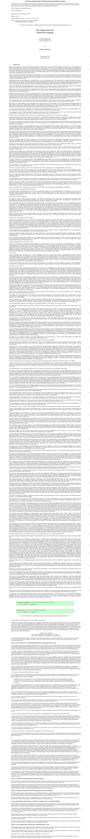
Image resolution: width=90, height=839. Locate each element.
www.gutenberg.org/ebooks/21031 (31, 18)
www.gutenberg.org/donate (17, 811)
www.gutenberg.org (65, 4)
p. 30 (18, 611)
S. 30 (18, 604)
